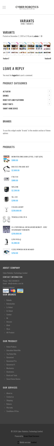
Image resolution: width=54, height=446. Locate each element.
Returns (9, 404)
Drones (6, 95)
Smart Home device (10, 108)
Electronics (10, 371)
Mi (7, 318)
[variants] (27, 48)
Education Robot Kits (13, 350)
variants (9, 32)
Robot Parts (8, 104)
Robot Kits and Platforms (13, 100)
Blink (8, 325)
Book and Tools (11, 375)
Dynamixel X (10, 364)
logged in (15, 75)
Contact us (10, 397)
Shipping (9, 400)
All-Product (10, 332)
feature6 (48, 58)
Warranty (9, 407)
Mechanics (10, 368)
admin (36, 36)
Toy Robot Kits (11, 354)
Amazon (9, 321)
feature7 (6, 58)
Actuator (7, 91)
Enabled (34, 442)
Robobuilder (10, 303)
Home (23, 23)
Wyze (8, 329)
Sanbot (8, 314)
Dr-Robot (9, 311)
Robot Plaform (11, 346)
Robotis (9, 300)
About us (9, 393)
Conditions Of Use (12, 411)
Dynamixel (10, 357)
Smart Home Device (13, 379)
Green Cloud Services (31, 436)
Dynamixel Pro (11, 361)
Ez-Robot (9, 307)
